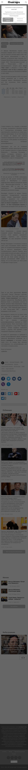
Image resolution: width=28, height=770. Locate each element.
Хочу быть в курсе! (8, 19)
